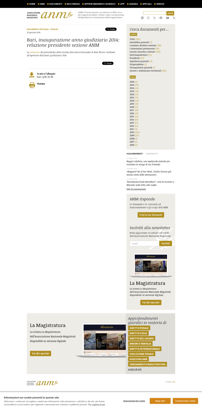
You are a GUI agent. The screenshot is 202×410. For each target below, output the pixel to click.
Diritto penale (139, 327)
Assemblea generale (141, 42)
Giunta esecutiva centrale (145, 51)
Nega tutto (160, 401)
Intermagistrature (141, 54)
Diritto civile (138, 333)
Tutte (135, 39)
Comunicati (152, 153)
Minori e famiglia (140, 343)
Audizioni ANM (138, 359)
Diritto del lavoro (142, 338)
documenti (55, 3)
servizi (160, 3)
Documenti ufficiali (38, 29)
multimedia (73, 3)
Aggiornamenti (135, 153)
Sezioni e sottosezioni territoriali (148, 70)
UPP (122, 3)
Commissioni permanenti (144, 48)
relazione (35, 52)
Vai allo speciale (40, 353)
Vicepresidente (138, 64)
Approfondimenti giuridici (99, 3)
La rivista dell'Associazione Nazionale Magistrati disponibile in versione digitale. (150, 292)
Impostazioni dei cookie (134, 401)
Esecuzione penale (142, 353)
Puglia (54, 29)
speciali (147, 3)
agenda (133, 3)
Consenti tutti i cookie (185, 401)
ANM (42, 3)
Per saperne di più (96, 404)
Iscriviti (165, 243)
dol (173, 382)
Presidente (137, 58)
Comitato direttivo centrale (145, 45)
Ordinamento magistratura (147, 364)
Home (32, 3)
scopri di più (134, 369)
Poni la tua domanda (151, 214)
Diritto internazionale (145, 348)
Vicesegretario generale (142, 67)
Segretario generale (141, 61)
